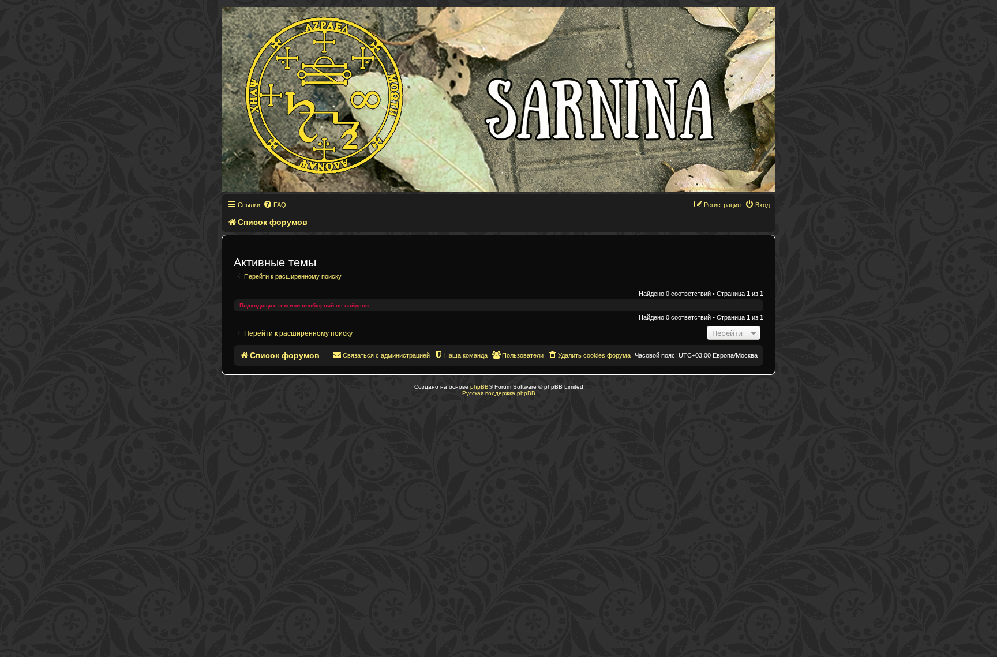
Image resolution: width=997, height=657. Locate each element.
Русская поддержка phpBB (498, 393)
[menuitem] (274, 205)
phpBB (479, 387)
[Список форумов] (498, 99)
